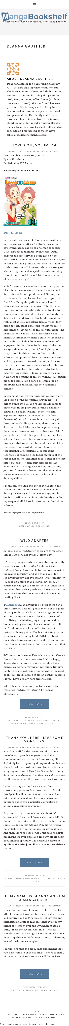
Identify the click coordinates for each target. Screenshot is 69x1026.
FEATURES (41, 987)
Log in (35, 1011)
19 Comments (56, 747)
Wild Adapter (34, 540)
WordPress (18, 1017)
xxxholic (53, 990)
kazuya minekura (30, 720)
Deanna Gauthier (36, 151)
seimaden (35, 882)
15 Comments (56, 547)
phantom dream (35, 723)
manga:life (46, 879)
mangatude (55, 720)
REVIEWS (41, 523)
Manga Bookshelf (34, 21)
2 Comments (55, 151)
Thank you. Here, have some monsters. (34, 739)
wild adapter (51, 723)
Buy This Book (13, 232)
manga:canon (32, 879)
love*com (37, 526)
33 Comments (56, 906)
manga (46, 526)
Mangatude (13, 604)
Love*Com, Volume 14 (34, 145)
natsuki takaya (18, 723)
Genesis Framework (45, 1017)
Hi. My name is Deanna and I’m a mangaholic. (34, 898)
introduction (32, 990)
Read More (34, 703)
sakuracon (59, 879)
